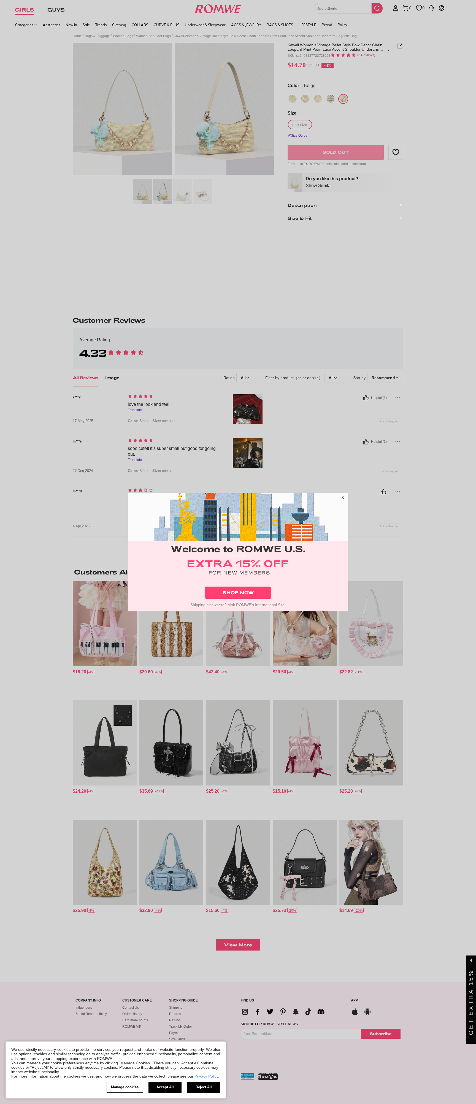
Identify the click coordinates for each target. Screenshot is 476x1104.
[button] (342, 498)
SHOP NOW (238, 592)
